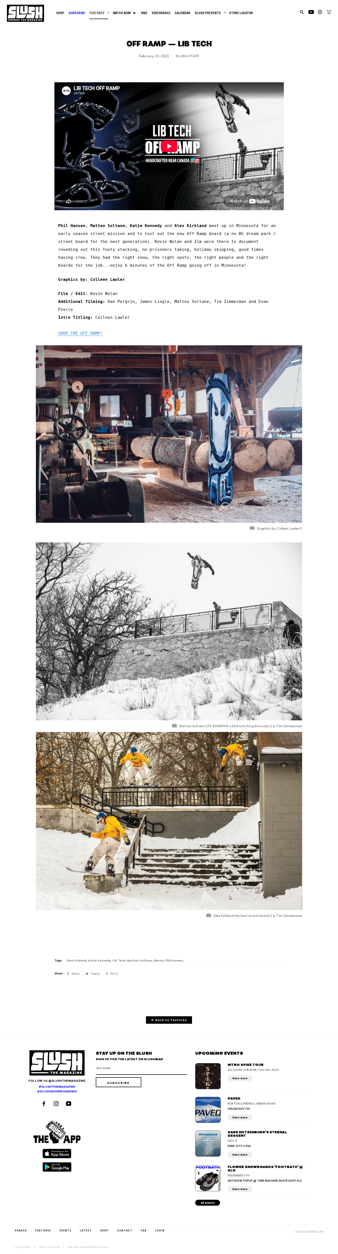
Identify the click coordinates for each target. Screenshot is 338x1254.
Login (160, 1230)
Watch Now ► (125, 12)
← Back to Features (169, 1020)
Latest (86, 1230)
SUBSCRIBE (77, 12)
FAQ (144, 1230)
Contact (124, 1230)
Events (66, 1230)
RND (144, 12)
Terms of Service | (53, 1247)
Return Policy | (26, 1247)
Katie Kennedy (99, 961)
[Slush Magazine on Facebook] (44, 1104)
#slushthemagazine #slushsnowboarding (57, 1089)
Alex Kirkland (77, 961)
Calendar (182, 12)
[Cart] (328, 13)
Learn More (239, 1078)
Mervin (158, 961)
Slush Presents (210, 12)
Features (99, 12)
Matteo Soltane (139, 961)
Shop (60, 12)
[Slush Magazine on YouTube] (69, 1104)
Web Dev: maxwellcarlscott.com (88, 1247)
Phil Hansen (174, 961)
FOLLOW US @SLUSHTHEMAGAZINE (56, 1081)
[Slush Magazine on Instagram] (57, 1104)
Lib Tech (118, 961)
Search (21, 1230)
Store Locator (241, 12)
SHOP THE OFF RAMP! (80, 333)
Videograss (161, 12)
